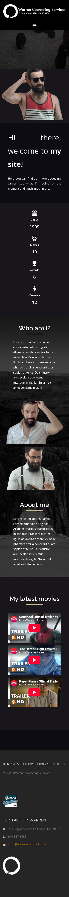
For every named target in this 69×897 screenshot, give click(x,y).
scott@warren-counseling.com (28, 844)
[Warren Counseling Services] (34, 11)
